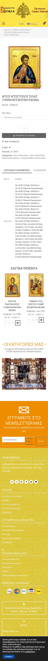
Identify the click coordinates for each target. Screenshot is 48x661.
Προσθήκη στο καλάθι (25, 135)
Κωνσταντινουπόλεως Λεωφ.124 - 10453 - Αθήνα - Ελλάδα (24, 609)
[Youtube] (36, 482)
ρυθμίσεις (30, 651)
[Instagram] (21, 482)
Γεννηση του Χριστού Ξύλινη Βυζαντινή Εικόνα (36, 304)
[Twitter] (17, 482)
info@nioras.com (10, 631)
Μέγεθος (6, 113)
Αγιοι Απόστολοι (11, 35)
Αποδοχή (8, 656)
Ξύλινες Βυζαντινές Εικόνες (16, 32)
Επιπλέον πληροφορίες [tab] (17, 170)
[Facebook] (12, 482)
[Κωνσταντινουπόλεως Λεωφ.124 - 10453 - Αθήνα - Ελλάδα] (24, 604)
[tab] (17, 170)
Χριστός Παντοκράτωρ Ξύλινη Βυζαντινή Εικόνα (12, 306)
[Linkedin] (31, 482)
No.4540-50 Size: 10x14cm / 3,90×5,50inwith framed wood (28, 254)
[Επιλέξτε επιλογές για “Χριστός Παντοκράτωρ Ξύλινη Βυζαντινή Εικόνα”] (17, 322)
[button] (42, 303)
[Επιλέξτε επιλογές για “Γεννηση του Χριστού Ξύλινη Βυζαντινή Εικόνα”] (41, 320)
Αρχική (7, 29)
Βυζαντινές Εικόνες (21, 29)
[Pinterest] (26, 482)
